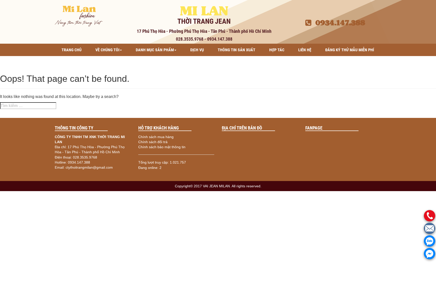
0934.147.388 (338, 23)
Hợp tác (276, 49)
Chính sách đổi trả (153, 142)
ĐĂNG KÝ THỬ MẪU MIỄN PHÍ (349, 49)
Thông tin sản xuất (236, 49)
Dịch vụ (197, 49)
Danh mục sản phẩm (155, 49)
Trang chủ (71, 49)
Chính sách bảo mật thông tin (161, 147)
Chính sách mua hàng (156, 137)
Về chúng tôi (107, 49)
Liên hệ (304, 49)
